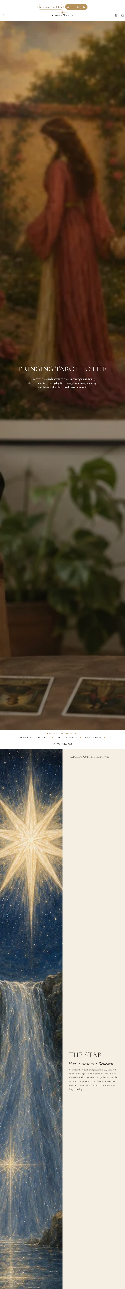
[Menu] (3, 15)
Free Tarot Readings (34, 737)
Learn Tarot (92, 737)
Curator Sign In (76, 7)
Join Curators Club (50, 7)
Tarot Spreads (62, 743)
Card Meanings (66, 737)
